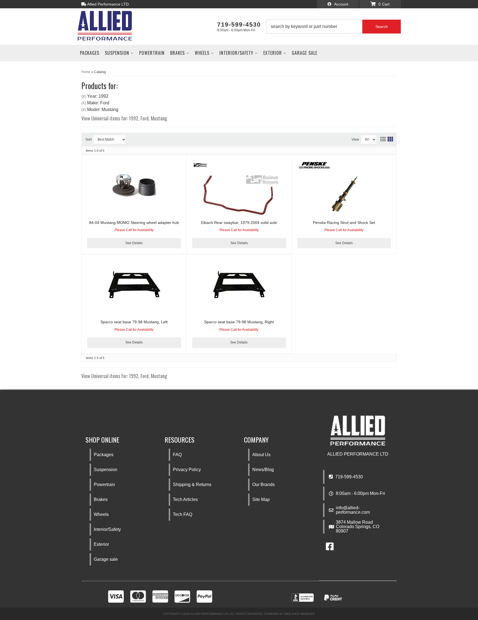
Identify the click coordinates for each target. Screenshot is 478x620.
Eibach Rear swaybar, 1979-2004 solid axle (239, 222)
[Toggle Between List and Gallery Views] (386, 138)
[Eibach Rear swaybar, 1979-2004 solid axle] (239, 195)
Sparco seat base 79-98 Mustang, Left (134, 322)
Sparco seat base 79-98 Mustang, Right (239, 322)
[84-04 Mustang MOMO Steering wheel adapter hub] (134, 185)
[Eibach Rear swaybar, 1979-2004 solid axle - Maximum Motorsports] (200, 165)
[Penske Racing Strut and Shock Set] (344, 195)
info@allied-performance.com (353, 510)
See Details (134, 243)
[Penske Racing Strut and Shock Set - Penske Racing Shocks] (314, 165)
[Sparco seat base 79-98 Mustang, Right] (239, 285)
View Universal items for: (124, 118)
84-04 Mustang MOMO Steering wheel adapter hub (134, 222)
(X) (83, 96)
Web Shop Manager (299, 613)
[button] (333, 26)
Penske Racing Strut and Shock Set (344, 222)
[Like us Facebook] (330, 548)
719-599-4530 (348, 476)
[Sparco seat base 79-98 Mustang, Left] (134, 285)
